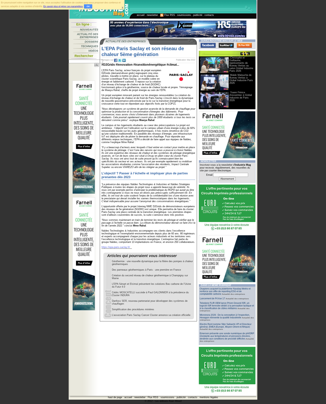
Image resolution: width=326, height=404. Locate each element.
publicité (197, 15)
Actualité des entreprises (87, 36)
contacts (209, 15)
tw (120, 60)
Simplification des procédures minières (133, 309)
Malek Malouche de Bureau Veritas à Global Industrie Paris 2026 (241, 79)
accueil (141, 15)
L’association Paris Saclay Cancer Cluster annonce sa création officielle (151, 315)
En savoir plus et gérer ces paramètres (63, 6)
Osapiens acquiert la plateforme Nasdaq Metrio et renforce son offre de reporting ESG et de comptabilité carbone (225, 291)
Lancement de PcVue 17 (212, 298)
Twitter (226, 45)
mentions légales (209, 397)
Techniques (89, 46)
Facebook (208, 45)
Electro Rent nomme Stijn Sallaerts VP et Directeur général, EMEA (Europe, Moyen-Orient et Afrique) (225, 325)
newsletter (152, 15)
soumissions (184, 15)
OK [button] (88, 6)
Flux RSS (169, 15)
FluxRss (244, 45)
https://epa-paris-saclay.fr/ (115, 247)
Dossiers (91, 41)
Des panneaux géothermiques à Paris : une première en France (146, 269)
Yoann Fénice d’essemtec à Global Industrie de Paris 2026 (240, 96)
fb (116, 60)
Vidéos (93, 50)
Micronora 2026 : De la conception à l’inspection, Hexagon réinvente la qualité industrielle (225, 316)
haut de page (115, 397)
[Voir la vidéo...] (214, 72)
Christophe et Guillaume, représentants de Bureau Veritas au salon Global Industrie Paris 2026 (241, 64)
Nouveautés (89, 29)
